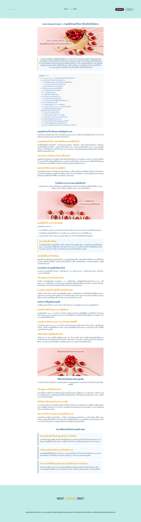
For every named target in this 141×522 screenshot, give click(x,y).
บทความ (15, 9)
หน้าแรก (10, 9)
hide (47, 75)
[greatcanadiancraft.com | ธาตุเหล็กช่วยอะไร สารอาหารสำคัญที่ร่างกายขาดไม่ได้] (70, 9)
